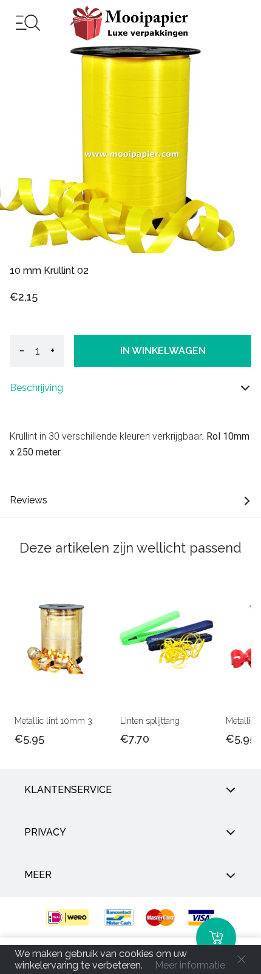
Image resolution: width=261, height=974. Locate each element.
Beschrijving (36, 387)
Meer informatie (190, 965)
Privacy (45, 832)
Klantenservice (68, 789)
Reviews (28, 500)
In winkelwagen (163, 350)
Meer (38, 874)
